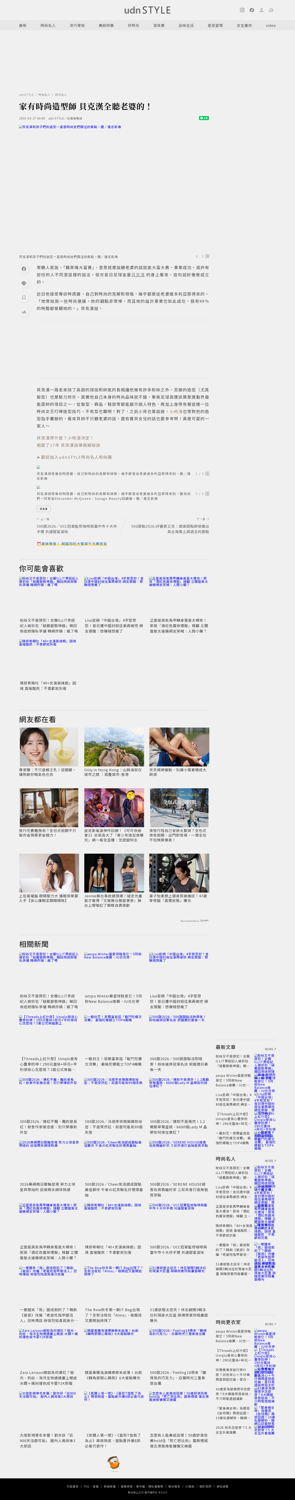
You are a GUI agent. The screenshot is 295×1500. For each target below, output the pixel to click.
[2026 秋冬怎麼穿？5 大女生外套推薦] (265, 1432)
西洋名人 (61, 94)
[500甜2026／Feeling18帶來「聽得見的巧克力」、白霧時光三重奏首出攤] (179, 1349)
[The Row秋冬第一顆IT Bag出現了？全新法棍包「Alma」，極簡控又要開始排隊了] (114, 1286)
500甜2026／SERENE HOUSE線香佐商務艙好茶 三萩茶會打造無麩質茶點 (179, 1189)
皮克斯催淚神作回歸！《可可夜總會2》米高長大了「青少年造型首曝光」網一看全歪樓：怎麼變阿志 (114, 835)
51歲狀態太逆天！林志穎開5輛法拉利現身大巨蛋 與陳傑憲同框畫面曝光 (179, 1315)
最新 (23, 25)
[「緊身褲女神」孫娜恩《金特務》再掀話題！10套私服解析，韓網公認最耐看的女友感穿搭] (265, 1413)
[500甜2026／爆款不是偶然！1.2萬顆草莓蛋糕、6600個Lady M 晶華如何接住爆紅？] (179, 1098)
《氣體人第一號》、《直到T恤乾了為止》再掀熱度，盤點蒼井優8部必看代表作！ (113, 1440)
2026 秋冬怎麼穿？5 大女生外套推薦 (234, 1430)
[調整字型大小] (24, 312)
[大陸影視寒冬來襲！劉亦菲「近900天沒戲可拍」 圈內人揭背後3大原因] (49, 1412)
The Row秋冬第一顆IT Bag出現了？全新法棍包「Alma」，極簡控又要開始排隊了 (113, 1315)
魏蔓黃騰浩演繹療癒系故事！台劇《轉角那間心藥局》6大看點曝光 (113, 1375)
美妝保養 (106, 25)
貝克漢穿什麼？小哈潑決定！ (65, 438)
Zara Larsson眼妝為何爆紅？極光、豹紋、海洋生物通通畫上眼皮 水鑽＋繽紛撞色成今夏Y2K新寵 (48, 1378)
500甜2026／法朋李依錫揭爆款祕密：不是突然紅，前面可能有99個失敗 (114, 1127)
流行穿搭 (77, 25)
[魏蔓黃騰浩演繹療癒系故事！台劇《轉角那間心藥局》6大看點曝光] (114, 1349)
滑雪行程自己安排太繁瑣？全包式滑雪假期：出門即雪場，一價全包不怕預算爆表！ (177, 835)
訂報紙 (189, 1486)
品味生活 (186, 25)
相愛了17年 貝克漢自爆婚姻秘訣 (69, 445)
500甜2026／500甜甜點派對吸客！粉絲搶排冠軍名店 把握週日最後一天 (179, 1064)
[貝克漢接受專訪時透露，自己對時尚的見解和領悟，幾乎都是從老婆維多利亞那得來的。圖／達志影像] (123, 467)
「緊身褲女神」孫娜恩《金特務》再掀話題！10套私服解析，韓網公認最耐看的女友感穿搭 (233, 1415)
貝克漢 (44, 508)
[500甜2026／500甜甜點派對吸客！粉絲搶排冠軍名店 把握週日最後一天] (179, 1035)
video (271, 25)
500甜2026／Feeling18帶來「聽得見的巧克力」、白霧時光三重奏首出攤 (178, 1378)
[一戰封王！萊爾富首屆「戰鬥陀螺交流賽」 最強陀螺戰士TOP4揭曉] (114, 1035)
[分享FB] (24, 268)
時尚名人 (48, 25)
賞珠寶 (159, 25)
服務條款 (127, 1486)
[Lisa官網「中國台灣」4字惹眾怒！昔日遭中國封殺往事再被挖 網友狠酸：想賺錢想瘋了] (114, 597)
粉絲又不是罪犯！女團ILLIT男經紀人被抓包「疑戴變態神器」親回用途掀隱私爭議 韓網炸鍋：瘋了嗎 (49, 625)
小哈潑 (176, 411)
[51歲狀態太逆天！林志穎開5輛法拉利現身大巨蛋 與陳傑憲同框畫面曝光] (179, 1286)
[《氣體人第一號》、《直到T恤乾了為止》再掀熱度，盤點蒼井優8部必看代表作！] (114, 1412)
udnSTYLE (26, 94)
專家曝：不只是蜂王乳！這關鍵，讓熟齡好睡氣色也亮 (47, 772)
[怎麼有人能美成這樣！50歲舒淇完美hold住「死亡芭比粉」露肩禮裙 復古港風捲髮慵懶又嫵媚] (179, 1412)
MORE (269, 1049)
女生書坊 (244, 25)
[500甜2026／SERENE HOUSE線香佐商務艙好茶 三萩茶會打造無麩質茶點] (179, 1161)
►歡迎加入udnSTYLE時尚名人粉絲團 (74, 457)
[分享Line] (24, 283)
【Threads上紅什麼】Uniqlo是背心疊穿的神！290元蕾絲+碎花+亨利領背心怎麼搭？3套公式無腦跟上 (49, 1066)
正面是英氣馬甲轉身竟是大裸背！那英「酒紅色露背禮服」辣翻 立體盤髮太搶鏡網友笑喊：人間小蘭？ (179, 625)
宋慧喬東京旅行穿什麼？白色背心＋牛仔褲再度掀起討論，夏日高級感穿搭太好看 (233, 1377)
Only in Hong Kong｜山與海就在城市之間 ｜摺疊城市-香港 (113, 772)
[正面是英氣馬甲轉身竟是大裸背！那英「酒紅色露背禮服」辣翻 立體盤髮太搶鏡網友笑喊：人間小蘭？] (179, 597)
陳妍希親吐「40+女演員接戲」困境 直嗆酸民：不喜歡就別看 (48, 685)
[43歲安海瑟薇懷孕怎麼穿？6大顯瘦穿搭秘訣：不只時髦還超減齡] (265, 1394)
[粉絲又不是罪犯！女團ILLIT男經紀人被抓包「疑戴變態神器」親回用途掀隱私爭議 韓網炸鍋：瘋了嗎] (49, 597)
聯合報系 (174, 1486)
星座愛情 (215, 25)
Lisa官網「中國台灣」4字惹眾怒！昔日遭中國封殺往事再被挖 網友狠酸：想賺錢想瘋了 (114, 625)
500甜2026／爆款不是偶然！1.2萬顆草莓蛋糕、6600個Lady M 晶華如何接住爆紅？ (178, 1127)
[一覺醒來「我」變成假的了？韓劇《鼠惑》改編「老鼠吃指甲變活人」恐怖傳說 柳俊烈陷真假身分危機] (49, 1286)
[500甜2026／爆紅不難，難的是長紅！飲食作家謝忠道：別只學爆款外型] (49, 1098)
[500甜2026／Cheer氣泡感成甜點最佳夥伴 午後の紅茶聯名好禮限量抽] (114, 1161)
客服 (96, 1486)
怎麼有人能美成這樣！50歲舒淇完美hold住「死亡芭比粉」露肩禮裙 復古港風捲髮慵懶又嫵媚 (179, 1440)
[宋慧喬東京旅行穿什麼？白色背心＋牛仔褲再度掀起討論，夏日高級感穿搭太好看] (265, 1374)
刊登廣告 (73, 1486)
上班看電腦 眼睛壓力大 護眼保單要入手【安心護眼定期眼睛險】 (48, 898)
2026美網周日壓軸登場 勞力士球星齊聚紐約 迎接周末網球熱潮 (47, 1186)
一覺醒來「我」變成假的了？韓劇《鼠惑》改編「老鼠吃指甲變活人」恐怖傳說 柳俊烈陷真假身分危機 (49, 1317)
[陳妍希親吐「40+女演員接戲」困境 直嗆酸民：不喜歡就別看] (49, 659)
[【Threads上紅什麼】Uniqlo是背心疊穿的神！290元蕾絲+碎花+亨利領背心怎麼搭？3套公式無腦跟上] (49, 1035)
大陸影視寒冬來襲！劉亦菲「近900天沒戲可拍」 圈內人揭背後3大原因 (47, 1440)
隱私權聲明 (155, 1486)
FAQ (87, 1486)
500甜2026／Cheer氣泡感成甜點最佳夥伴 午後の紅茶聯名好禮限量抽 (114, 1189)
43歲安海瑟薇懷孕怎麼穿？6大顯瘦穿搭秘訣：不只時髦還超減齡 (234, 1394)
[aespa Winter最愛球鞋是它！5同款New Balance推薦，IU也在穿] (114, 972)
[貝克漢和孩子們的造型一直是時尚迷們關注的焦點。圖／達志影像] (114, 188)
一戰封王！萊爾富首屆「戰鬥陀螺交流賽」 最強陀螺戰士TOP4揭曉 (113, 1061)
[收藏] (24, 297)
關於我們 (205, 1486)
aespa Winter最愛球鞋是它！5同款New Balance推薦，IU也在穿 (113, 998)
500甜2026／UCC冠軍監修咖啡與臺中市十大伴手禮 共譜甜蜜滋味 (178, 1249)
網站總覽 (223, 1486)
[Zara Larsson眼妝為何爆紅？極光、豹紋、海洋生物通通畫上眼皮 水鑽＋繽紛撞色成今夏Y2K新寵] (49, 1349)
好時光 (133, 25)
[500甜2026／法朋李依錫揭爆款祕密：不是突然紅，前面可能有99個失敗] (114, 1098)
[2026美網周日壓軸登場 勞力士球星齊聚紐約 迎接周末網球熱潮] (49, 1161)
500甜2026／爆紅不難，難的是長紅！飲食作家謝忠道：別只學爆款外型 (48, 1127)
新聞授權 (110, 1486)
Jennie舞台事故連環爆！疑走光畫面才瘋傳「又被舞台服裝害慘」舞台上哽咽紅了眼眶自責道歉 (113, 901)
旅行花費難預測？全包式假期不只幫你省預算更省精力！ (47, 833)
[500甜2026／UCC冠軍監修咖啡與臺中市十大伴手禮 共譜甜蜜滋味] (179, 1223)
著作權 (140, 1486)
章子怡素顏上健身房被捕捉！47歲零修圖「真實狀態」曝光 (178, 898)
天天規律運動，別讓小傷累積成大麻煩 (177, 772)
